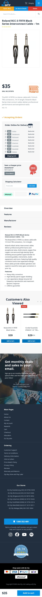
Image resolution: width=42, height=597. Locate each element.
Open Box (7, 8)
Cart (5, 429)
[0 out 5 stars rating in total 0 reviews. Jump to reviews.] (21, 26)
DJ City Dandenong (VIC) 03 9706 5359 (21, 490)
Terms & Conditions (11, 453)
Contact (6, 420)
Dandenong (15, 134)
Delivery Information (11, 456)
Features (8, 214)
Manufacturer (10, 220)
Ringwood (15, 140)
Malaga (14, 152)
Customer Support (10, 450)
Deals (35, 8)
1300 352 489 (22, 521)
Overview (8, 208)
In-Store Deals (21, 8)
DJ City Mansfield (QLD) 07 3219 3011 (21, 505)
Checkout (7, 432)
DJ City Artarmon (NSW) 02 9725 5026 (21, 499)
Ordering (7, 445)
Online (14, 131)
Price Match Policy (10, 462)
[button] (38, 301)
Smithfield (15, 146)
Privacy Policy (22, 386)
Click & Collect (9, 459)
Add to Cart (10, 341)
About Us (7, 417)
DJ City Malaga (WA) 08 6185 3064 (21, 508)
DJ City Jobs (8, 438)
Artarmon (15, 143)
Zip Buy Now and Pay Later (13, 474)
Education (7, 435)
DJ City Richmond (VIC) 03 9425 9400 (21, 493)
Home (6, 414)
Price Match (10, 173)
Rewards (7, 426)
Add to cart (28, 593)
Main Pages (8, 409)
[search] (17, 14)
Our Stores (21, 485)
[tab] (21, 208)
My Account (8, 423)
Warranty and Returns (11, 471)
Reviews (7, 227)
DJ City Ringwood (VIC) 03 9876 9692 (21, 496)
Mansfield (15, 149)
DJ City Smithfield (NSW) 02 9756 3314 (21, 502)
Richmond (15, 137)
